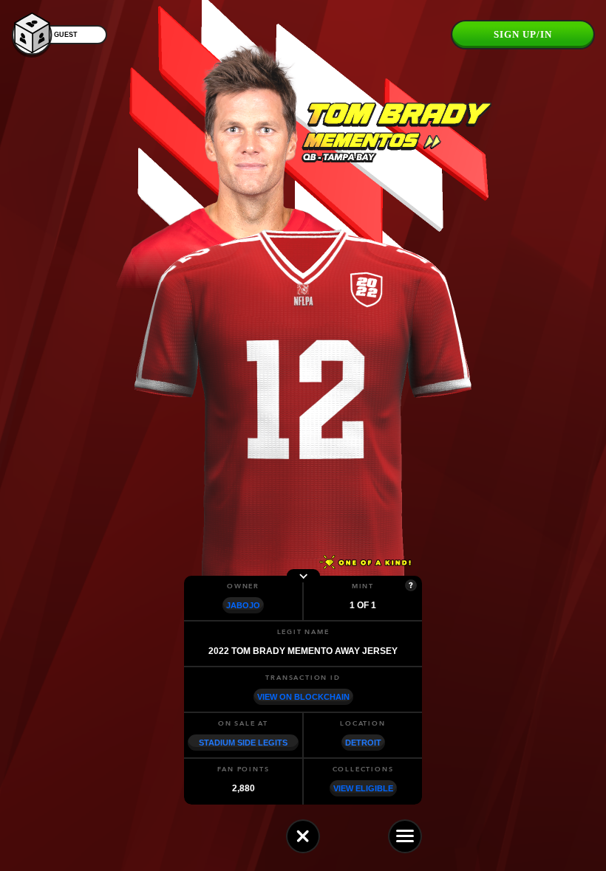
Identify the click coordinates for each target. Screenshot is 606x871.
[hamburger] (405, 836)
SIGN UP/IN (523, 34)
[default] (303, 836)
